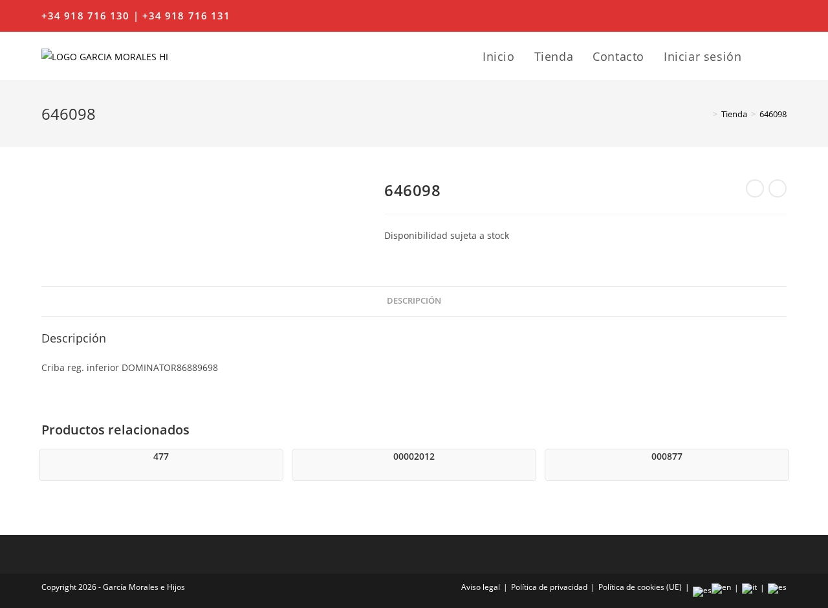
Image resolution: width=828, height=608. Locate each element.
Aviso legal (480, 586)
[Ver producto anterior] (755, 188)
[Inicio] (706, 114)
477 (161, 456)
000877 (666, 456)
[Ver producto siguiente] (777, 188)
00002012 (414, 456)
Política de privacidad (549, 586)
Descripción (414, 300)
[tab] (414, 301)
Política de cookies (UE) (640, 586)
